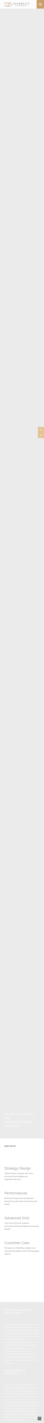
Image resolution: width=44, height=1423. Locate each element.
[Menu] (40, 4)
